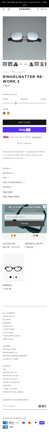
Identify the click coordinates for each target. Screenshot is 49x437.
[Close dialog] (44, 206)
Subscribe (24, 223)
